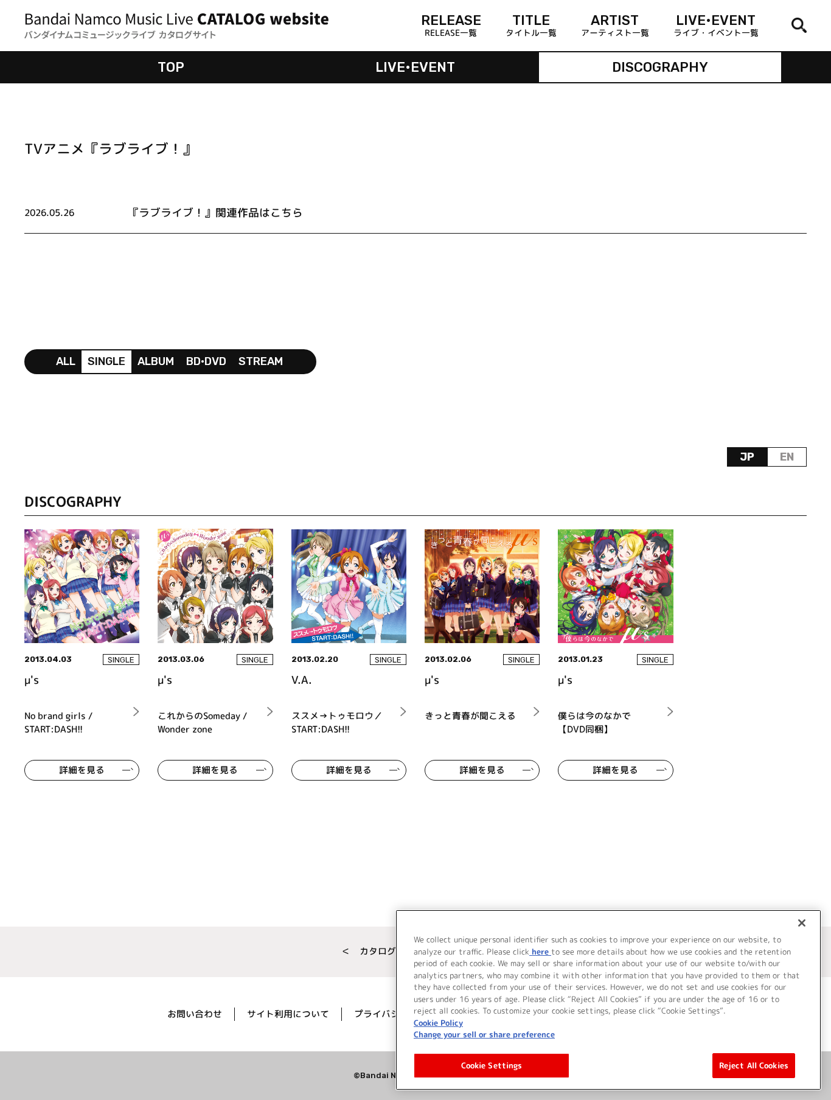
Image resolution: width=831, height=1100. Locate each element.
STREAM (260, 361)
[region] (608, 1000)
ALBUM (155, 361)
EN (787, 457)
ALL (65, 361)
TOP (171, 67)
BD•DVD (206, 361)
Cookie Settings (492, 1064)
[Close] (801, 923)
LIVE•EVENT (415, 67)
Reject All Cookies (753, 1064)
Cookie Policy (438, 1022)
